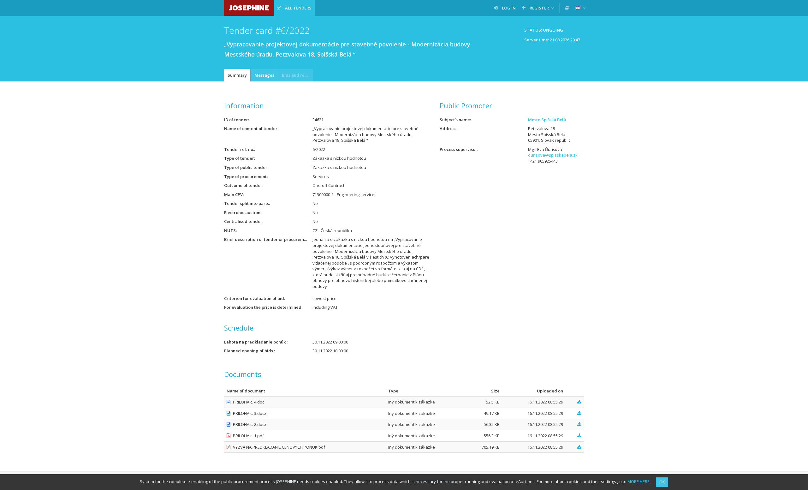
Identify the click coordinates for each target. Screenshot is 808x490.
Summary (237, 75)
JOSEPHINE (249, 7)
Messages (264, 75)
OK (662, 482)
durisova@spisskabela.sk (553, 155)
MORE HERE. (639, 481)
